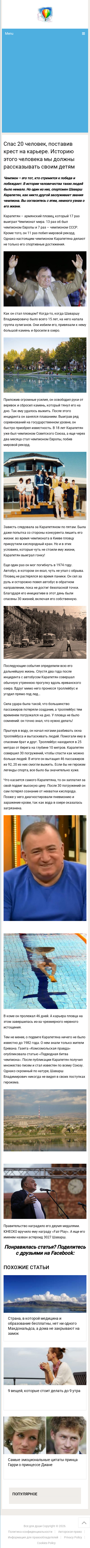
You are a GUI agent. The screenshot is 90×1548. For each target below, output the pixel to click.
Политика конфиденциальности (30, 1531)
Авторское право (70, 1531)
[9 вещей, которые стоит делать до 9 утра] (45, 1366)
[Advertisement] (45, 85)
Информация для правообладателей (33, 1537)
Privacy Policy (73, 1537)
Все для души (33, 1526)
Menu (9, 34)
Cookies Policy (46, 1543)
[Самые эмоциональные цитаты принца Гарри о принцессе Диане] (45, 1435)
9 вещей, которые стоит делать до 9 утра (44, 1390)
